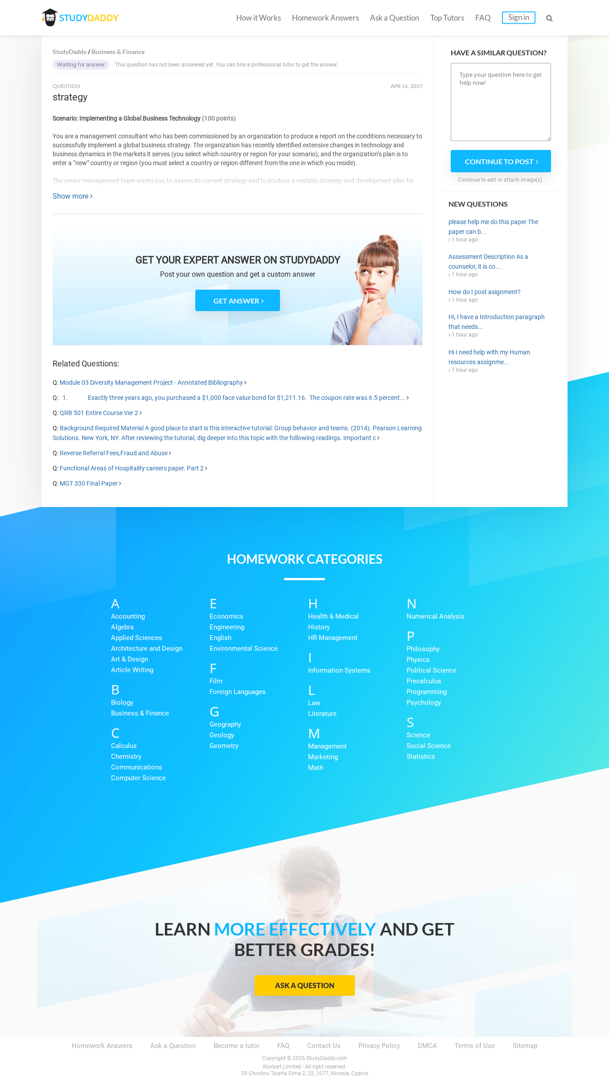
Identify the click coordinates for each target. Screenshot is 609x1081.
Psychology (424, 702)
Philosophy (423, 649)
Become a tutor (236, 1046)
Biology (122, 702)
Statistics (421, 757)
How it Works (258, 17)
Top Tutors (447, 17)
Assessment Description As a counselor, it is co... (488, 261)
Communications (136, 767)
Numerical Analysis (436, 616)
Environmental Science (244, 648)
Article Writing (132, 670)
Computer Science (138, 778)
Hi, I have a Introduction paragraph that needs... (497, 321)
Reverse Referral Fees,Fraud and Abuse (114, 453)
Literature (322, 714)
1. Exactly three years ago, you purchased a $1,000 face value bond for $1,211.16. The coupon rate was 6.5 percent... (232, 397)
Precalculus (424, 681)
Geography (225, 724)
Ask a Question (394, 17)
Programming (427, 692)
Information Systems (339, 670)
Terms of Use (475, 1046)
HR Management (333, 638)
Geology (222, 735)
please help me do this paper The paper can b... (493, 226)
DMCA (427, 1046)
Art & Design (129, 659)
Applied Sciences (136, 638)
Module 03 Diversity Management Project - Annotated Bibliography (151, 382)
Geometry (224, 746)
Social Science (429, 746)
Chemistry (126, 757)
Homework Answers (325, 17)
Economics (226, 616)
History (319, 627)
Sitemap (525, 1046)
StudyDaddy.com (326, 1058)
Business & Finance (140, 713)
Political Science (432, 670)
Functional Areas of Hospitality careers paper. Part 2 (132, 468)
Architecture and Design (146, 648)
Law (314, 703)
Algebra (122, 627)
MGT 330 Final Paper (89, 483)
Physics (418, 660)
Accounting (128, 616)
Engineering (227, 627)
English (220, 638)
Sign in (518, 17)
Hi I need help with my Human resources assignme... (489, 357)
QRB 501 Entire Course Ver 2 (99, 412)
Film (216, 681)
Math (315, 768)
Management (327, 746)
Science (418, 735)
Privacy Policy (379, 1046)
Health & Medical (333, 616)
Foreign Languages (238, 692)
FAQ (483, 17)
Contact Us (324, 1046)
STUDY (88, 18)
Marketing (323, 757)
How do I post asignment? (485, 291)
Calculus (124, 746)
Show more (71, 196)
